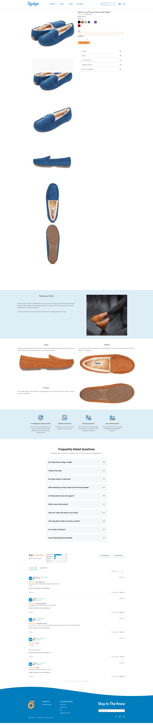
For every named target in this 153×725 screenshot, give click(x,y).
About (71, 4)
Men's (62, 4)
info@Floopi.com (47, 704)
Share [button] (32, 592)
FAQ (61, 710)
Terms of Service (49, 717)
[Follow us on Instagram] (120, 717)
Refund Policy (63, 707)
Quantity (81, 36)
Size (79, 31)
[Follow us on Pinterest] (123, 717)
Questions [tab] (43, 568)
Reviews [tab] (31, 568)
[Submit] (103, 4)
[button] (121, 592)
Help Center (63, 704)
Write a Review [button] (119, 555)
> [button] (90, 681)
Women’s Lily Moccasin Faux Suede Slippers (94, 12)
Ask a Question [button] (105, 555)
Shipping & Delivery (65, 713)
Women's (52, 4)
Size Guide (79, 4)
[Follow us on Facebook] (116, 717)
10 (87, 681)
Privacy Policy (41, 717)
